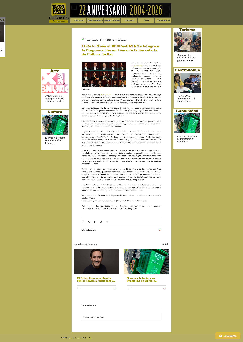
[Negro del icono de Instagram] (53, 17)
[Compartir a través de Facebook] (83, 222)
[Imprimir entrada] (107, 222)
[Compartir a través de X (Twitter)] (89, 222)
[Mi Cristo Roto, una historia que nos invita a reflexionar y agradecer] (96, 261)
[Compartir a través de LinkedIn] (95, 222)
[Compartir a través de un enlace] (101, 222)
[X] (56, 17)
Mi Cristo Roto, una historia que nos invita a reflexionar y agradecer (95, 279)
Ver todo (165, 244)
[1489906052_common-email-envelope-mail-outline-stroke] (67, 17)
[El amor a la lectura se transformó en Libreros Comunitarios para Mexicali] (146, 261)
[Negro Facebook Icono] (49, 17)
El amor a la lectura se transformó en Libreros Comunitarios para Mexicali (144, 279)
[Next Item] (64, 83)
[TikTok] (63, 17)
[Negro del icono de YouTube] (60, 17)
